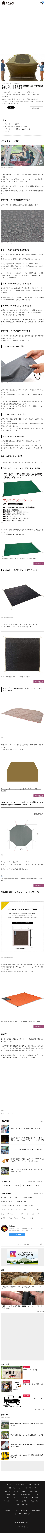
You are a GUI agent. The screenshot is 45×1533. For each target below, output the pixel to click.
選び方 (37, 1185)
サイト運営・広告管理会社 (22, 1514)
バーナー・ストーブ (7, 1210)
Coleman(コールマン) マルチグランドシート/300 (18, 558)
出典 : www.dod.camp (6, 242)
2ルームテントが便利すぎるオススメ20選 (26, 1149)
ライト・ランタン (28, 1205)
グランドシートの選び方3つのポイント (17, 129)
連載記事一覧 (40, 1311)
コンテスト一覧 (39, 1410)
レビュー (3, 1197)
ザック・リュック (14, 1218)
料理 (18, 1205)
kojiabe (12, 1226)
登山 (2, 1214)
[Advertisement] (22, 29)
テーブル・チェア (22, 1201)
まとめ (7, 131)
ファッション (31, 1214)
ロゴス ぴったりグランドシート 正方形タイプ (17, 677)
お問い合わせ (36, 1510)
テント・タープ (14, 1197)
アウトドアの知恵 (27, 1197)
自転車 (3, 1218)
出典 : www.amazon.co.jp (7, 523)
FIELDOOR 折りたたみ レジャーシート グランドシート (20, 1021)
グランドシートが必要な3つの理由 (16, 126)
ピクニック (10, 1214)
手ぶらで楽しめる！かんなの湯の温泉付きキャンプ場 (26, 1435)
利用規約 (7, 1510)
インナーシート (27, 1185)
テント (11, 1113)
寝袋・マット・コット (7, 1201)
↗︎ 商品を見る (38, 563)
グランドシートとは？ (12, 124)
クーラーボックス (21, 1210)
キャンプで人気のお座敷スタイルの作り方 (26, 1128)
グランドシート (5, 1113)
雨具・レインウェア (27, 1218)
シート (31, 1210)
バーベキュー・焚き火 (7, 1205)
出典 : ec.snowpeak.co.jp (7, 167)
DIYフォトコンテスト (30, 1370)
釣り (38, 1210)
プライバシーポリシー (21, 1510)
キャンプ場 (20, 1214)
